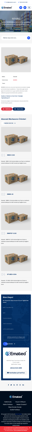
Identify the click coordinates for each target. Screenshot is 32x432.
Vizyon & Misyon (20, 402)
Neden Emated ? (22, 404)
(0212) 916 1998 (23, 2)
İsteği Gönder (9, 343)
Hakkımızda (7, 402)
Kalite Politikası (8, 404)
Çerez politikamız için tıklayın (20, 430)
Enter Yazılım (18, 414)
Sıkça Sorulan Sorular (15, 407)
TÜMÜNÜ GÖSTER (8, 123)
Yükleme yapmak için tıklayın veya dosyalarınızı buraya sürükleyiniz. (16, 337)
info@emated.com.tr (11, 2)
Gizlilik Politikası (15, 409)
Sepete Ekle (20, 109)
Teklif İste (24, 7)
